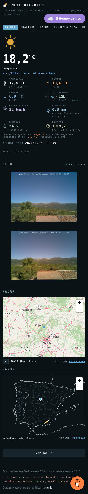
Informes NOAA (65, 27)
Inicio (10, 27)
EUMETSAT (78, 438)
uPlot (50, 487)
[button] (79, 303)
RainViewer (77, 361)
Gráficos (28, 27)
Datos (44, 27)
